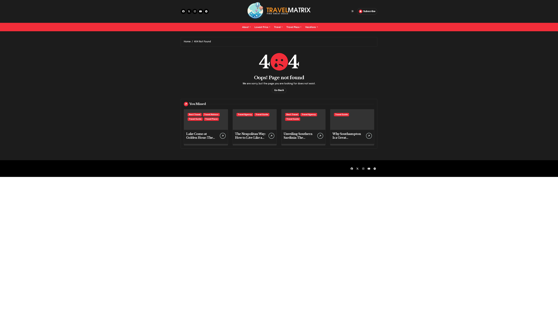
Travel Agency (245, 115)
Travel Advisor (211, 115)
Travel (277, 27)
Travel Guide (195, 119)
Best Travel (194, 115)
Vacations (310, 27)
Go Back (279, 90)
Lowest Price (261, 27)
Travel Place (292, 27)
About (245, 27)
